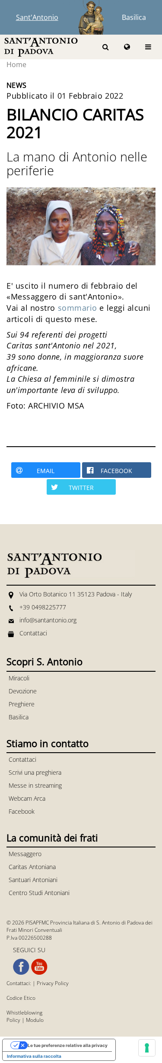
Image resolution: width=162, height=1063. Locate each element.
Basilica (134, 17)
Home (16, 64)
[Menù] (148, 47)
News (16, 85)
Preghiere (22, 704)
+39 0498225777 (42, 607)
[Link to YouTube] (39, 967)
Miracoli (19, 678)
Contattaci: (19, 983)
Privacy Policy (53, 983)
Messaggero (25, 854)
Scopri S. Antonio (44, 661)
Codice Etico (20, 998)
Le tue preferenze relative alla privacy (68, 1045)
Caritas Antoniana (32, 867)
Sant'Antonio (37, 17)
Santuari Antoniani (33, 880)
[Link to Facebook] (21, 967)
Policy (13, 1020)
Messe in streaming (35, 785)
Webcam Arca (27, 798)
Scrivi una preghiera (35, 772)
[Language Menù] (127, 47)
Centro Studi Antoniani (39, 893)
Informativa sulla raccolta (34, 1056)
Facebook (22, 811)
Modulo (35, 1020)
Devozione (23, 691)
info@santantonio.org (47, 620)
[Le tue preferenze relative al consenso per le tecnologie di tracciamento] (147, 1048)
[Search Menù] (105, 47)
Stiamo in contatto (47, 743)
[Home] (41, 46)
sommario (77, 308)
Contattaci (33, 633)
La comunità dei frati (52, 837)
